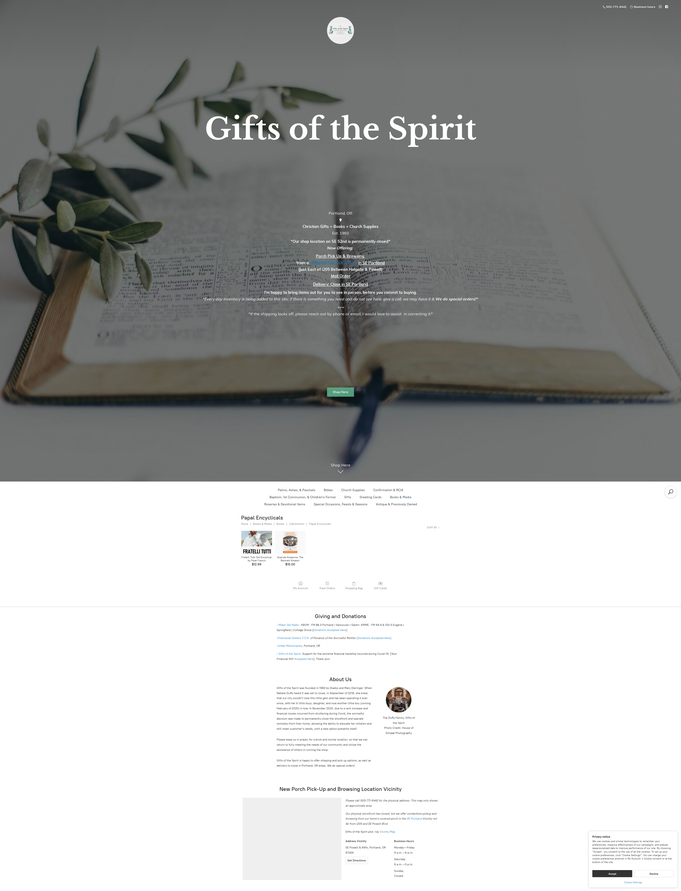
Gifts (347, 497)
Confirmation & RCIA (388, 490)
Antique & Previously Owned (396, 504)
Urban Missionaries (290, 645)
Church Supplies (353, 490)
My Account (300, 588)
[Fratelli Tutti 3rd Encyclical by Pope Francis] (256, 542)
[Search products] (671, 492)
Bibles (328, 490)
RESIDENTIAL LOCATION (333, 262)
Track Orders (327, 588)
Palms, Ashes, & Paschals (296, 490)
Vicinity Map (387, 831)
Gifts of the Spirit (290, 653)
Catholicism (296, 524)
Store (244, 524)
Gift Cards (380, 588)
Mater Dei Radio (289, 625)
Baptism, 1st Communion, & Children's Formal (303, 497)
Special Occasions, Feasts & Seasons (340, 504)
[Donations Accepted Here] (373, 638)
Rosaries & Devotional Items (284, 504)
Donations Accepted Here (329, 630)
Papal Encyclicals (320, 524)
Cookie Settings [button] (633, 882)
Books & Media (400, 497)
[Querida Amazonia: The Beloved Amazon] (290, 542)
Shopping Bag (354, 588)
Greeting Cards (370, 497)
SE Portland (414, 818)
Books (280, 524)
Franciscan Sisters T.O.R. (293, 638)
